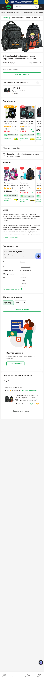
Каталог (4, 677)
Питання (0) (20, 303)
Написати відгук (22, 309)
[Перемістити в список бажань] (16, 107)
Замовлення (16, 677)
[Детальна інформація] (13, 162)
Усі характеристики (12, 289)
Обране (39, 677)
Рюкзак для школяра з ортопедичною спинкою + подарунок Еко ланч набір (25, 184)
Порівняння (28, 677)
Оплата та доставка (21, 411)
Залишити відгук (15, 364)
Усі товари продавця (29, 390)
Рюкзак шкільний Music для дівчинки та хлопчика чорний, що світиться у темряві (27, 123)
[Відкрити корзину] (41, 6)
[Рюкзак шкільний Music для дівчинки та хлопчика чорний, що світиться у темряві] (27, 112)
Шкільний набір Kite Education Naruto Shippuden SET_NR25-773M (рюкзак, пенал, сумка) (26, 398)
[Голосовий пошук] (36, 6)
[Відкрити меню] (3, 6)
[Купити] (16, 130)
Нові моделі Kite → (22, 74)
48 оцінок (16, 390)
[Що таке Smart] (16, 139)
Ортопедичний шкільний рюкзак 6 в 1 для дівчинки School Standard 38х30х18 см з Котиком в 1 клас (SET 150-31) (11, 184)
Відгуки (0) (8, 303)
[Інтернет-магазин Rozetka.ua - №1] (8, 6)
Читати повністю (11, 238)
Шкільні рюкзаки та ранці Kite (32, 12)
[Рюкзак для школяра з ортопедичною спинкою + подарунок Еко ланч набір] (27, 174)
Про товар (6, 18)
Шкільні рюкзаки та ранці (10, 12)
